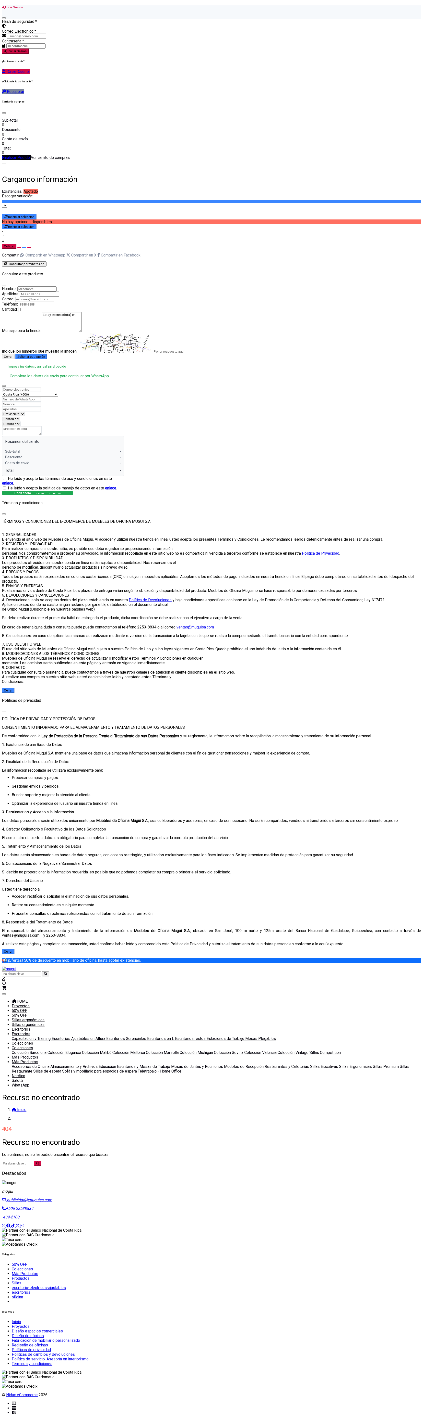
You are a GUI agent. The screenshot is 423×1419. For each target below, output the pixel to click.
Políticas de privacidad (31, 1349)
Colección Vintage (293, 1052)
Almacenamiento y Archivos (74, 1066)
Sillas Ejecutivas (324, 1066)
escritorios (21, 1292)
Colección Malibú (97, 1052)
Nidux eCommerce (22, 1395)
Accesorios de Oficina (31, 1066)
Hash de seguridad (19, 21)
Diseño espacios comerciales (37, 1331)
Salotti (17, 1080)
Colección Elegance (64, 1052)
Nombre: (9, 288)
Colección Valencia (261, 1052)
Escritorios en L (161, 1038)
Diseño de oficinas (28, 1335)
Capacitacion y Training (32, 1038)
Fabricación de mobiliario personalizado (46, 1340)
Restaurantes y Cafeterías (287, 1066)
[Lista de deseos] (4, 983)
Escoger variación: (17, 196)
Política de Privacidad (320, 553)
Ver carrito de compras (50, 157)
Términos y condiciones (32, 1363)
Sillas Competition (325, 1052)
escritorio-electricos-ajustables (39, 1287)
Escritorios (21, 1029)
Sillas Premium (386, 1066)
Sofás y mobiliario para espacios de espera (100, 1071)
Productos (21, 1278)
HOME (22, 1001)
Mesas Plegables (260, 1038)
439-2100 (10, 1217)
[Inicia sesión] (3, 978)
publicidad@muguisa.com (29, 1200)
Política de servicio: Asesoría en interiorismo (50, 1359)
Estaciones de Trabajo (226, 1038)
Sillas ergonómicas (28, 1020)
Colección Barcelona (29, 1052)
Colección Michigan (197, 1052)
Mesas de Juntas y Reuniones (197, 1066)
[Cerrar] (4, 18)
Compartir (10, 255)
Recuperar (15, 91)
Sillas (16, 1283)
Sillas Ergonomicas (356, 1066)
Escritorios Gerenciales (126, 1038)
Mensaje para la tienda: (21, 330)
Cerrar (8, 356)
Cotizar (9, 246)
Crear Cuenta (18, 71)
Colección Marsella (163, 1052)
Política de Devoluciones (150, 600)
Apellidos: (10, 294)
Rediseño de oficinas (30, 1345)
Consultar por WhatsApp (26, 264)
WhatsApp (20, 1085)
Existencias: (12, 191)
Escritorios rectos (191, 1038)
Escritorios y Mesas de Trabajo (144, 1066)
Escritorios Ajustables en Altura (79, 1038)
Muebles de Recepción (244, 1066)
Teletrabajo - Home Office (159, 1071)
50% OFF (19, 1010)
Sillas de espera (47, 1071)
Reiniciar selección (21, 217)
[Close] (4, 113)
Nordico (18, 1076)
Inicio (16, 1321)
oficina (17, 1297)
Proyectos (21, 1006)
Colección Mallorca (129, 1052)
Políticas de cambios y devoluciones (43, 1354)
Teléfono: (10, 304)
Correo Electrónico (19, 31)
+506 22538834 (19, 1208)
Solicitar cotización (31, 356)
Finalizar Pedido (16, 157)
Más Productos (25, 1057)
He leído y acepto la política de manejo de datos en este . (62, 488)
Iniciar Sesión (17, 51)
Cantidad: (10, 309)
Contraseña (13, 41)
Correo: (8, 299)
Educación (108, 1066)
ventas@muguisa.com (195, 627)
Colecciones (22, 1043)
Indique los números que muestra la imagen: (39, 351)
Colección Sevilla (229, 1052)
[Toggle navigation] (4, 994)
